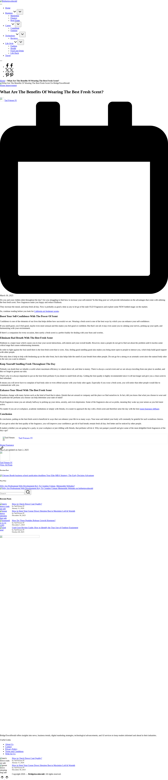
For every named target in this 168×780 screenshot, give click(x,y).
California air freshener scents (46, 311)
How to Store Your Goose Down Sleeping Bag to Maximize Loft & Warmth (43, 511)
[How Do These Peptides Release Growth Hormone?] (5, 522)
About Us (9, 744)
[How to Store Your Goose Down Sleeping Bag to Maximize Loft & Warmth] (5, 514)
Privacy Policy (11, 749)
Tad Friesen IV (6, 462)
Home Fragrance (7, 445)
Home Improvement (8, 85)
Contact (8, 747)
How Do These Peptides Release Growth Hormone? (34, 520)
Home (2, 81)
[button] (6, 465)
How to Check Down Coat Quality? (27, 504)
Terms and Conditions (14, 751)
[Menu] (1, 4)
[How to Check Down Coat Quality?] (5, 506)
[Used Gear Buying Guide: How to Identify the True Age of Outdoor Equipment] (5, 528)
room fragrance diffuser (149, 409)
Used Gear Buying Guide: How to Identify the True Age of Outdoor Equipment (45, 527)
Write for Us (10, 754)
